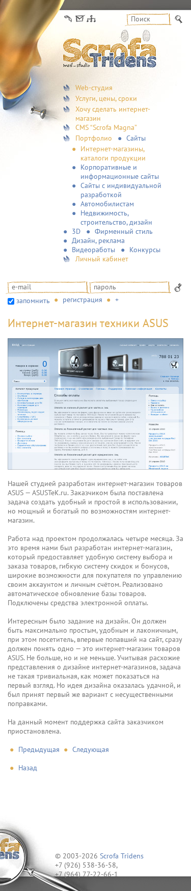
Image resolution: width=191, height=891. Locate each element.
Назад (27, 767)
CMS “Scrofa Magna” (106, 127)
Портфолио (93, 138)
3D (76, 231)
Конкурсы (144, 249)
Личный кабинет (101, 258)
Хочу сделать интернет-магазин (112, 113)
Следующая (90, 749)
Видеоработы (93, 249)
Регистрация (82, 299)
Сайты (136, 138)
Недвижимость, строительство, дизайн (116, 217)
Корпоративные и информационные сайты (119, 172)
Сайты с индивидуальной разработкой (120, 190)
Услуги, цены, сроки (106, 98)
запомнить (33, 300)
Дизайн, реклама (98, 240)
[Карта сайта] (91, 19)
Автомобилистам (107, 203)
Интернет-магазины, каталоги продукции (113, 153)
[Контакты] (68, 19)
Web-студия (94, 87)
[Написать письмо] (79, 19)
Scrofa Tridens (122, 855)
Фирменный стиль (124, 231)
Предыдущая (39, 749)
